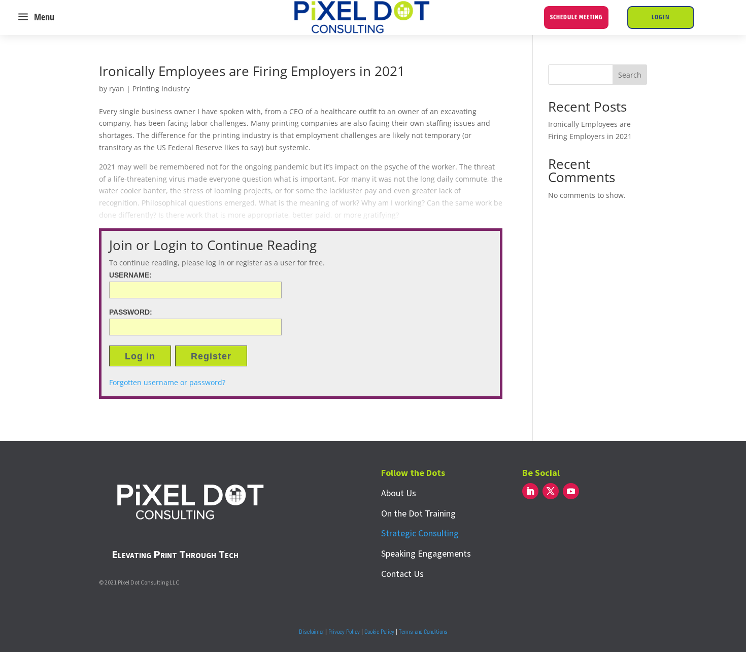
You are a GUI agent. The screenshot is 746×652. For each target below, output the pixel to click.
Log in (140, 356)
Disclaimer (311, 632)
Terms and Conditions (423, 632)
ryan (116, 88)
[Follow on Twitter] (550, 491)
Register (211, 356)
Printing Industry (161, 88)
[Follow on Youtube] (571, 491)
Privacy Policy (344, 632)
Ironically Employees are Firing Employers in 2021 (252, 71)
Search (629, 75)
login (661, 17)
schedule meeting (576, 17)
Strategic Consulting (420, 533)
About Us (398, 493)
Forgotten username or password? (167, 382)
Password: (130, 312)
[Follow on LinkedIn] (530, 491)
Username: (130, 275)
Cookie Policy (379, 632)
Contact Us (402, 573)
